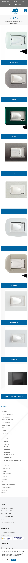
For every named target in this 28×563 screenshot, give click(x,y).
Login (11, 4)
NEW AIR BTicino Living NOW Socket (14, 460)
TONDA (6, 438)
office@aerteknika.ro (9, 519)
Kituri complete (6, 417)
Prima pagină (8, 21)
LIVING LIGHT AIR (9, 455)
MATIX (6, 441)
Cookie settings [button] (6, 559)
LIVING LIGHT (8, 452)
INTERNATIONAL (8, 436)
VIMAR (5, 471)
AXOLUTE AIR (8, 457)
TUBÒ (4, 430)
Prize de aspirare (6, 428)
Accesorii (4, 479)
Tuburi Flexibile (6, 425)
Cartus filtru (5, 482)
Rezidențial (15, 21)
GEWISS (5, 463)
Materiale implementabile (8, 484)
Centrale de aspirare (7, 414)
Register (18, 4)
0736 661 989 (8, 514)
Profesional (4, 490)
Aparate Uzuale (6, 422)
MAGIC (6, 446)
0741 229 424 (9, 517)
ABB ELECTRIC (7, 468)
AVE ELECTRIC (7, 474)
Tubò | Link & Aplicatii (7, 419)
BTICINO (5, 433)
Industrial (3, 492)
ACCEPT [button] (13, 559)
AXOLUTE (7, 449)
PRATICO (5, 476)
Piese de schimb (6, 487)
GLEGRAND (6, 465)
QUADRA (6, 444)
